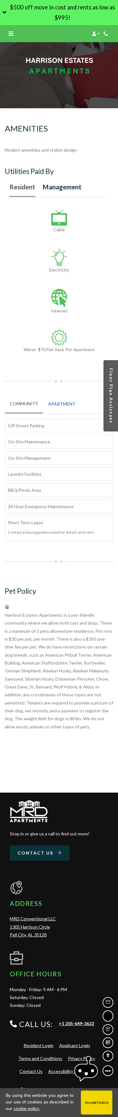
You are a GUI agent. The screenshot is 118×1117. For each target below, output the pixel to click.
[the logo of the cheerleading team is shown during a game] (29, 811)
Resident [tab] (22, 187)
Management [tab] (62, 187)
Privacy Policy (81, 1058)
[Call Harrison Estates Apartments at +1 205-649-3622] (106, 34)
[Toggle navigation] (11, 34)
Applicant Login (74, 1045)
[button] (59, 12)
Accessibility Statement (71, 1071)
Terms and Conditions (40, 1058)
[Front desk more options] (108, 1070)
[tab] (24, 404)
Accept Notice (97, 1102)
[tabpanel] (59, 284)
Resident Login (38, 1045)
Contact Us (36, 853)
